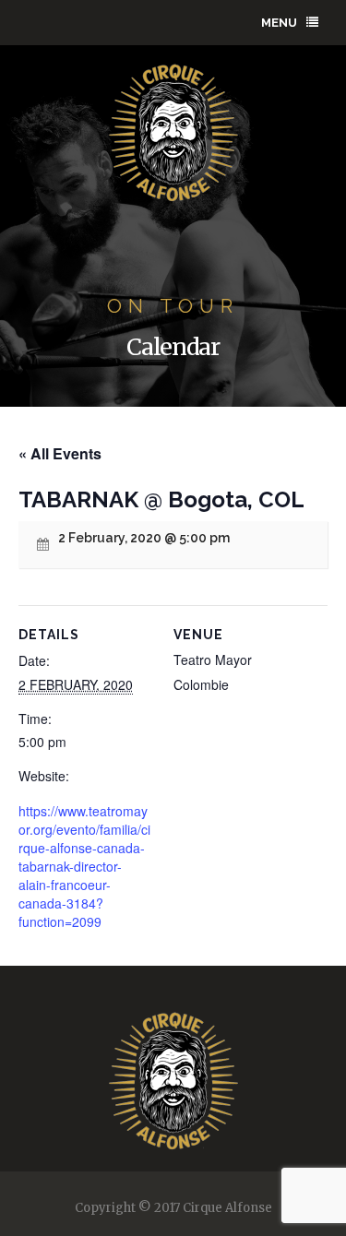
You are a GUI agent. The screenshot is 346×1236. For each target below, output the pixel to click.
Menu (279, 23)
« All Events (59, 453)
